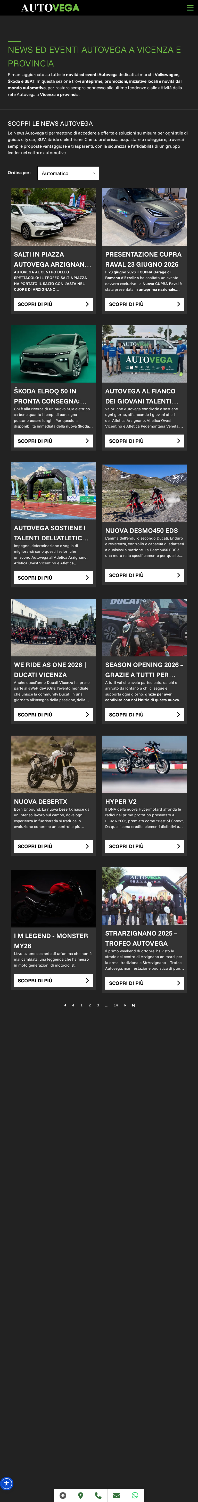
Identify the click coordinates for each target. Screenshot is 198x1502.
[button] (6, 1483)
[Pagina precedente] (73, 1005)
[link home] (50, 8)
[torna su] (63, 1495)
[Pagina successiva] (125, 1005)
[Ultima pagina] (133, 1005)
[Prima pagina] (65, 1005)
